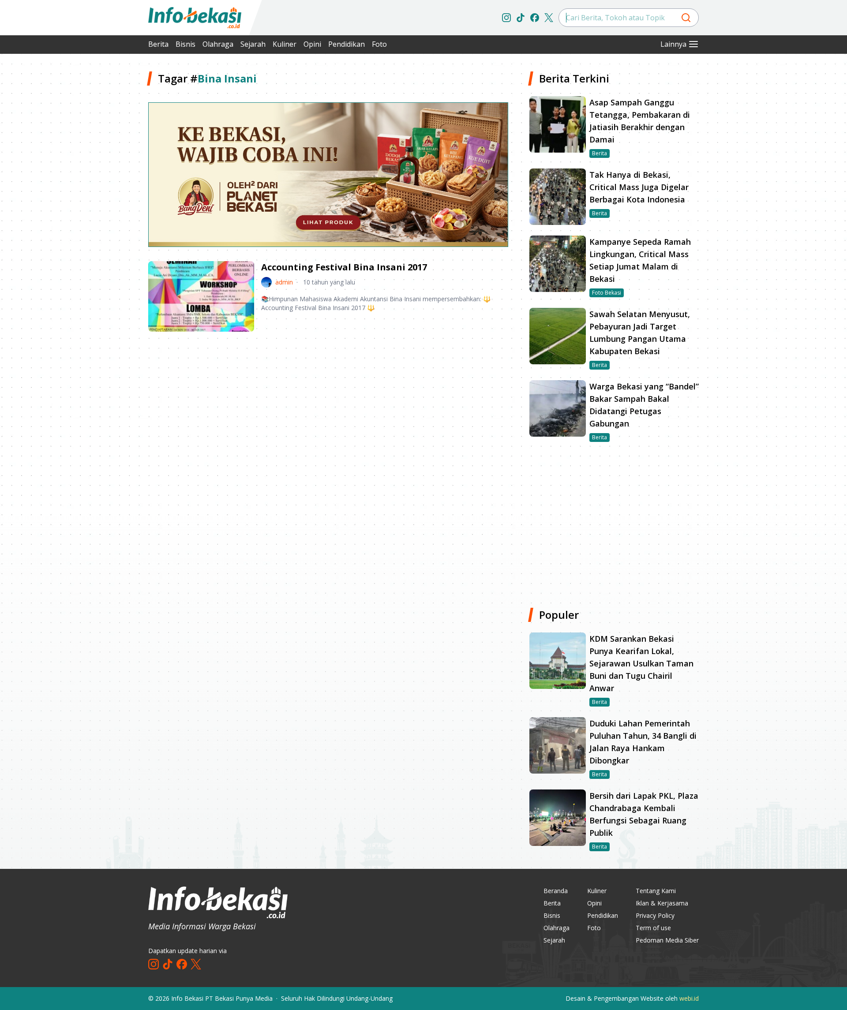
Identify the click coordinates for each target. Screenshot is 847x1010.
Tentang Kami (656, 891)
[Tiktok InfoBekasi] (520, 17)
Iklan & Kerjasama (662, 903)
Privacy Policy (655, 915)
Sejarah (253, 44)
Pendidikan (346, 44)
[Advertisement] (101, 203)
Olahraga (217, 44)
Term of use (653, 928)
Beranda (555, 891)
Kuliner (284, 44)
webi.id (689, 998)
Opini (312, 44)
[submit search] (686, 17)
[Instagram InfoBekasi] (506, 17)
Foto (379, 44)
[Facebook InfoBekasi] (534, 17)
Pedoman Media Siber (667, 940)
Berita (158, 44)
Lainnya (673, 44)
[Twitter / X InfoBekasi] (548, 17)
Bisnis (185, 44)
